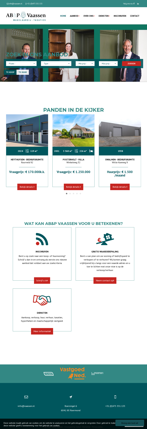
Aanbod (74, 15)
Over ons (88, 15)
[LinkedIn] (138, 3)
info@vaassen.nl (26, 406)
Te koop (10, 72)
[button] (21, 63)
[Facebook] (134, 3)
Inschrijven (120, 15)
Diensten (104, 15)
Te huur (23, 72)
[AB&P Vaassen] (26, 15)
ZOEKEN (131, 63)
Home (63, 15)
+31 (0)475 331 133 (115, 406)
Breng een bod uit (129, 423)
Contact (134, 15)
